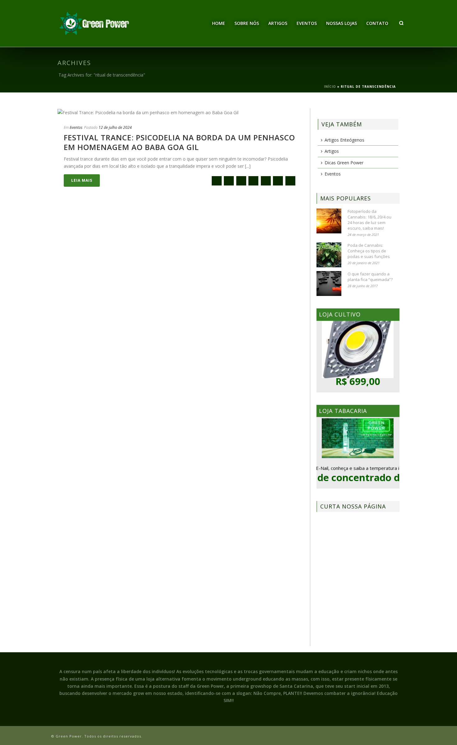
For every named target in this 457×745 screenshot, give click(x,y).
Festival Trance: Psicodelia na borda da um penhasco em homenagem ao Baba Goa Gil (179, 142)
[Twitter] (241, 180)
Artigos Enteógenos (344, 140)
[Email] (217, 180)
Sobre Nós (246, 23)
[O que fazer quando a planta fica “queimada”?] (328, 283)
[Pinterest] (278, 180)
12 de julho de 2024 (115, 127)
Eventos (307, 23)
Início (330, 86)
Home (218, 23)
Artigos (277, 23)
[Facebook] (229, 180)
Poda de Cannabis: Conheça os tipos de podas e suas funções (369, 250)
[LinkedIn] (290, 180)
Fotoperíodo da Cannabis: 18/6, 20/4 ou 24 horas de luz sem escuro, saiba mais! (369, 220)
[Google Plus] (253, 180)
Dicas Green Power (344, 163)
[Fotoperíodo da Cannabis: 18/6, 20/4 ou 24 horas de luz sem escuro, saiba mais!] (328, 221)
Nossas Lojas (341, 23)
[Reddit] (266, 180)
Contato (377, 23)
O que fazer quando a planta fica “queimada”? (370, 276)
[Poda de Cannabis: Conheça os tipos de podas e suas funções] (328, 254)
